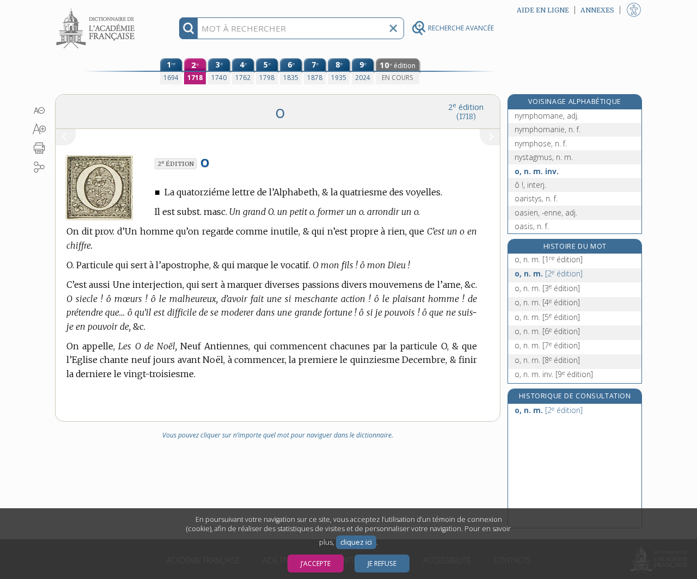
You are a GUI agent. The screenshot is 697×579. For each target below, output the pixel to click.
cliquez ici (356, 542)
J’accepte (316, 563)
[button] (39, 110)
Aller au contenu (97, 9)
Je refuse (382, 563)
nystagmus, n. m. (544, 157)
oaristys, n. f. (536, 198)
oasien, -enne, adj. (546, 212)
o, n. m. (549, 259)
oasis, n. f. (532, 226)
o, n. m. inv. (537, 171)
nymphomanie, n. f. (547, 129)
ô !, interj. (530, 185)
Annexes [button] (597, 10)
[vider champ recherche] (393, 28)
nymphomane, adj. (547, 115)
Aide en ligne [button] (543, 10)
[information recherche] (188, 28)
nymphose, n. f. (541, 143)
